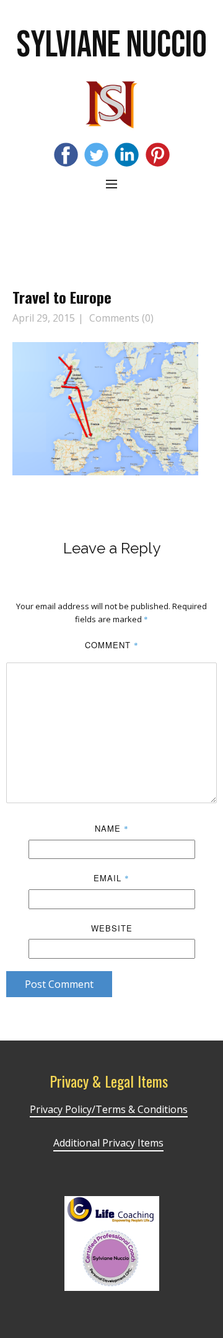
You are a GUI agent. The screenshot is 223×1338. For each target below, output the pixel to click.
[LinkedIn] (127, 155)
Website (112, 928)
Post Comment (59, 984)
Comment (112, 645)
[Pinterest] (158, 155)
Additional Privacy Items (108, 1143)
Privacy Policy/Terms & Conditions (109, 1109)
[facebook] (66, 155)
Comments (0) (120, 318)
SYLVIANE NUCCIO (112, 45)
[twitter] (96, 155)
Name (112, 828)
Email (111, 878)
